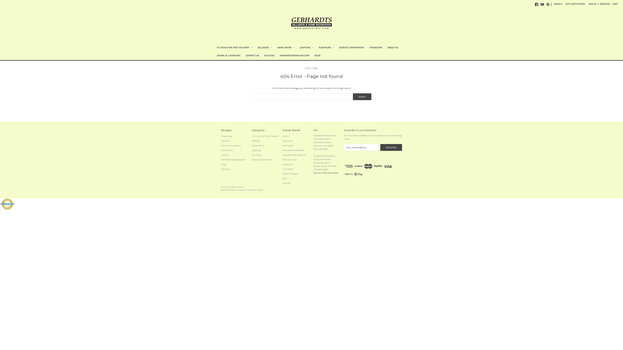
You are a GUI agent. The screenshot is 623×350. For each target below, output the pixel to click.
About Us (392, 47)
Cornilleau (287, 169)
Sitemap (225, 169)
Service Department (351, 47)
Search (558, 4)
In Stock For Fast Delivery (233, 47)
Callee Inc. (287, 164)
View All (286, 183)
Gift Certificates (575, 4)
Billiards (263, 47)
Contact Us (252, 55)
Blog (317, 55)
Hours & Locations (228, 55)
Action (285, 136)
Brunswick (288, 145)
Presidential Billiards (293, 150)
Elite (284, 178)
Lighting (305, 47)
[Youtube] (542, 4)
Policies (269, 55)
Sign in (592, 4)
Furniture (325, 47)
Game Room (284, 47)
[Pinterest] (548, 4)
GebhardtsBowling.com (294, 55)
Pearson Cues (289, 159)
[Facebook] (536, 4)
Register (605, 4)
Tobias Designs (290, 173)
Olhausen (287, 141)
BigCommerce (238, 187)
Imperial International (294, 155)
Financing (375, 47)
